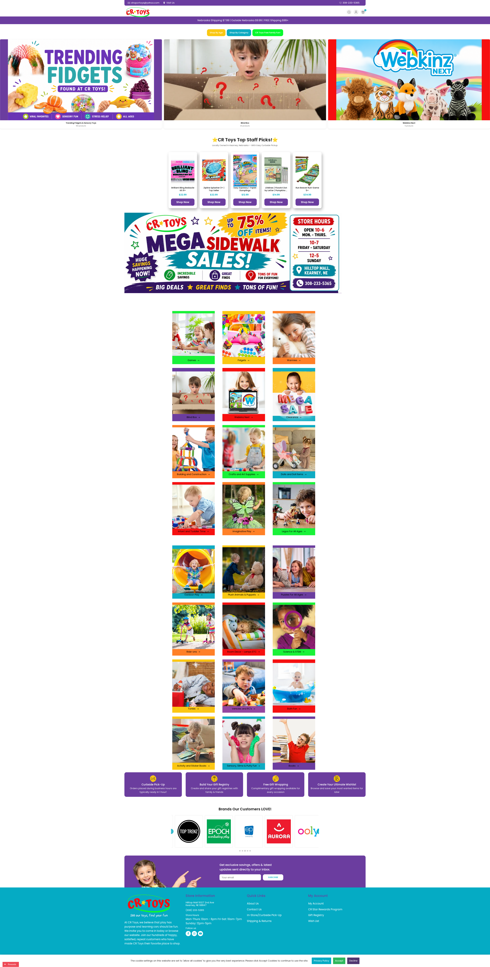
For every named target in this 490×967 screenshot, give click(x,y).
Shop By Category (239, 32)
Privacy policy (321, 960)
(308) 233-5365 (195, 910)
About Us (253, 903)
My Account (316, 903)
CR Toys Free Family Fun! (267, 32)
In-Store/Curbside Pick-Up (264, 915)
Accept (339, 960)
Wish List (313, 921)
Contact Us (254, 909)
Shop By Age (216, 32)
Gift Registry (316, 915)
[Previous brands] (171, 831)
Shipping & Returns (259, 921)
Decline (353, 960)
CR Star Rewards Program (325, 909)
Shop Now (182, 202)
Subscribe (273, 877)
